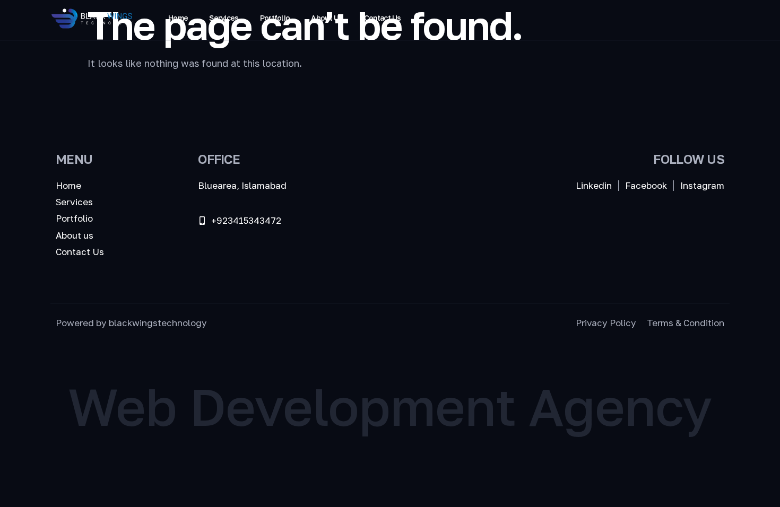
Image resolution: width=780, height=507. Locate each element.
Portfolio (275, 17)
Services (223, 17)
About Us (326, 17)
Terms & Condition (685, 322)
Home (178, 17)
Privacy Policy (606, 322)
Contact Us (382, 17)
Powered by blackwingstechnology (131, 322)
